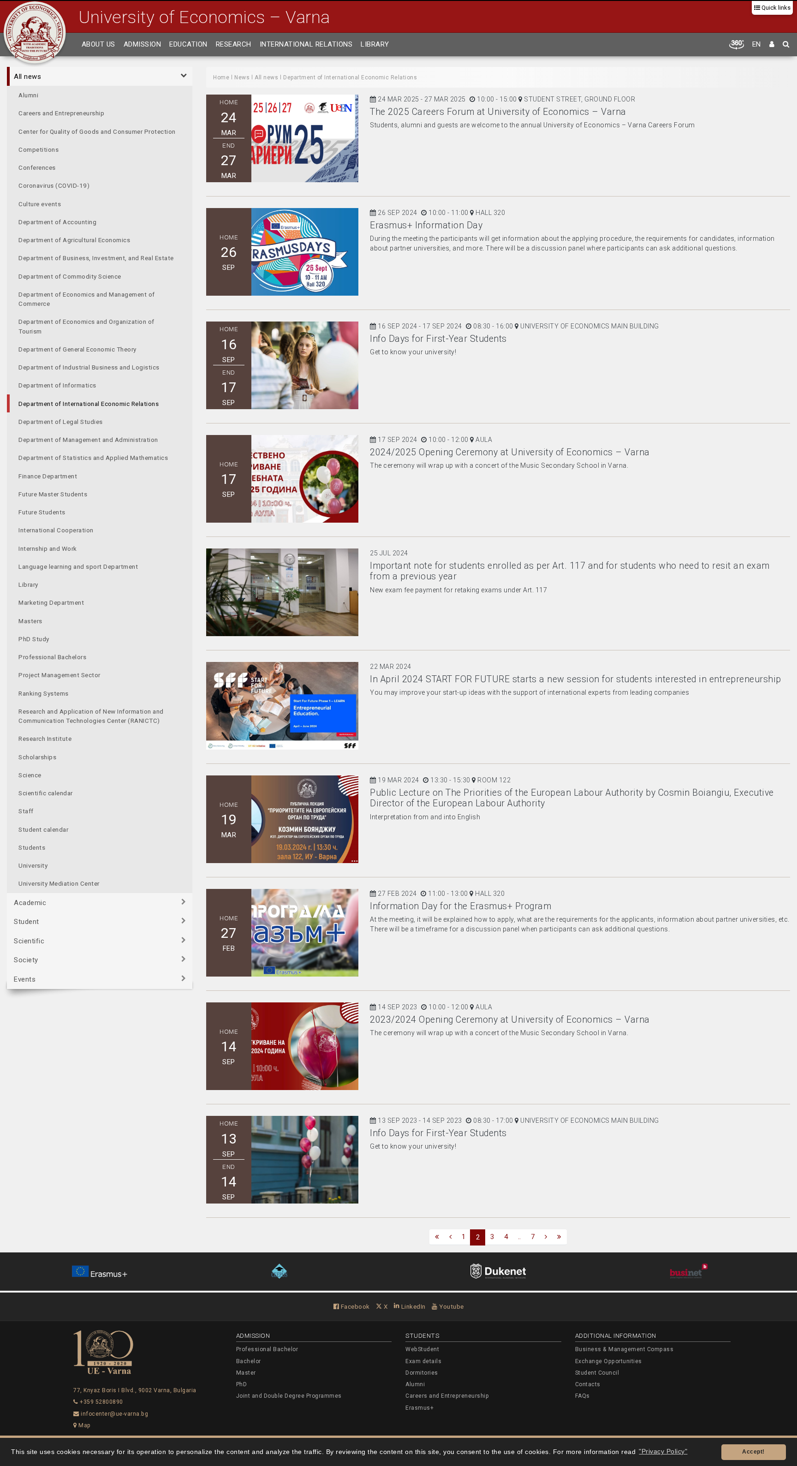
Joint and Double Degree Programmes (289, 1396)
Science (30, 775)
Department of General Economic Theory (77, 349)
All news (27, 76)
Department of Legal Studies (60, 421)
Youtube (451, 1306)
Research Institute (44, 738)
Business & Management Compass (624, 1349)
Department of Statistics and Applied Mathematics (93, 457)
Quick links (775, 7)
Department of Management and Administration (88, 439)
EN (756, 44)
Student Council (597, 1373)
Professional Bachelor (267, 1349)
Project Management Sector (59, 675)
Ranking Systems (43, 693)
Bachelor (248, 1361)
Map (84, 1425)
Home (221, 77)
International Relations (306, 44)
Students (31, 847)
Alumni (28, 95)
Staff (26, 811)
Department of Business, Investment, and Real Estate (96, 258)
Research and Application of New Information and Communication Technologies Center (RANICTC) (91, 716)
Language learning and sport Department (78, 566)
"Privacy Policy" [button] (663, 1451)
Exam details (423, 1361)
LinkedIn (412, 1306)
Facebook (354, 1306)
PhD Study (33, 639)
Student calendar (43, 829)
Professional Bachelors (52, 657)
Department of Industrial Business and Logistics (89, 367)
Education (188, 44)
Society (26, 960)
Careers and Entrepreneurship (61, 113)
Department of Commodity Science (69, 276)
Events (25, 979)
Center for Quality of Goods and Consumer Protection (97, 131)
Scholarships (37, 757)
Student (26, 922)
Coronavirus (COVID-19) (53, 185)
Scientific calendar (45, 793)
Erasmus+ (419, 1408)
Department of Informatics (57, 385)
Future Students (41, 512)
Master (246, 1373)
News (242, 77)
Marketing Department (51, 602)
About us (98, 44)
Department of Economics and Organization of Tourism (86, 326)
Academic (30, 903)
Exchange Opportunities (608, 1361)
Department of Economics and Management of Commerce (86, 299)
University (33, 865)
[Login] (772, 44)
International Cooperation (56, 530)
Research (233, 44)
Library (375, 44)
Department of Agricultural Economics (74, 240)
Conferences (37, 167)
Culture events (39, 204)
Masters (30, 621)
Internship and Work (47, 548)
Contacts (588, 1384)
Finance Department (47, 476)
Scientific (29, 941)
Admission (142, 44)
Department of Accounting (57, 222)
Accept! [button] (753, 1451)
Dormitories (421, 1373)
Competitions (38, 149)
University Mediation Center (59, 883)
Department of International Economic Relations (88, 403)
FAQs (582, 1396)
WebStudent (422, 1349)
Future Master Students (52, 494)
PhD (241, 1384)
